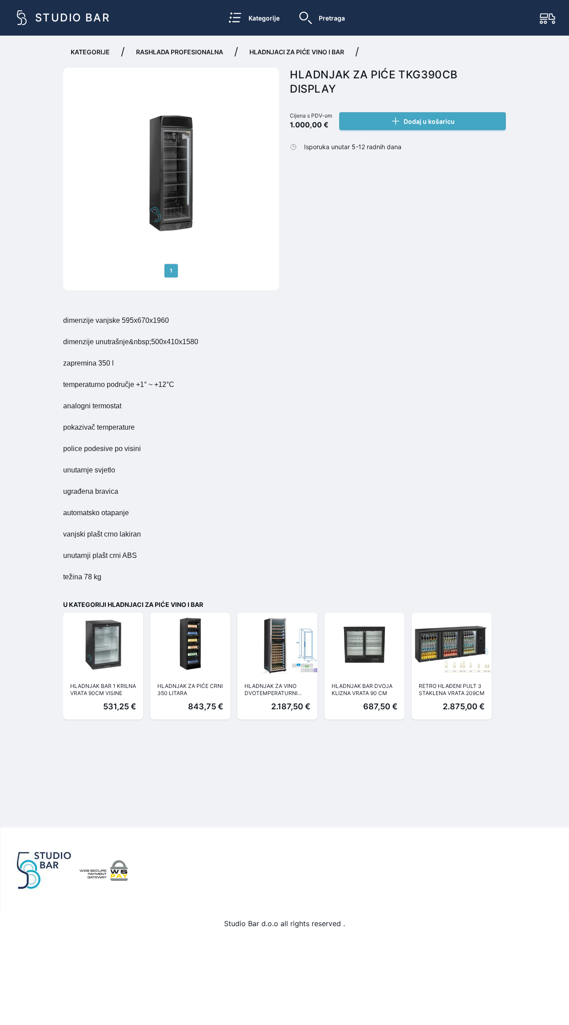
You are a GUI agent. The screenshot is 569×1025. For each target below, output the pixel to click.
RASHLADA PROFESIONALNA (179, 52)
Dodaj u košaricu (429, 121)
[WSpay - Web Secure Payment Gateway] (103, 870)
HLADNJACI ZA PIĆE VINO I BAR (296, 52)
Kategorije (90, 52)
